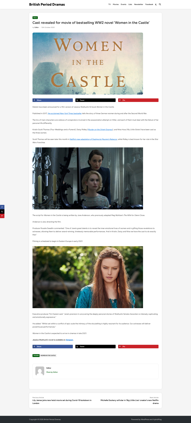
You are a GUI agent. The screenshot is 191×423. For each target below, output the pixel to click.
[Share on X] (2, 211)
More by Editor (52, 372)
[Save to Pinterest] (2, 216)
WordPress (145, 419)
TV (109, 4)
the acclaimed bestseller (65, 113)
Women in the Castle (48, 355)
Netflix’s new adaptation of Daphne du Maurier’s (93, 139)
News (35, 17)
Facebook (149, 4)
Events (123, 4)
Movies (116, 4)
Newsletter (138, 4)
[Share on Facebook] (2, 207)
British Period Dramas (47, 4)
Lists (130, 4)
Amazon (69, 340)
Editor (37, 27)
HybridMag (157, 419)
